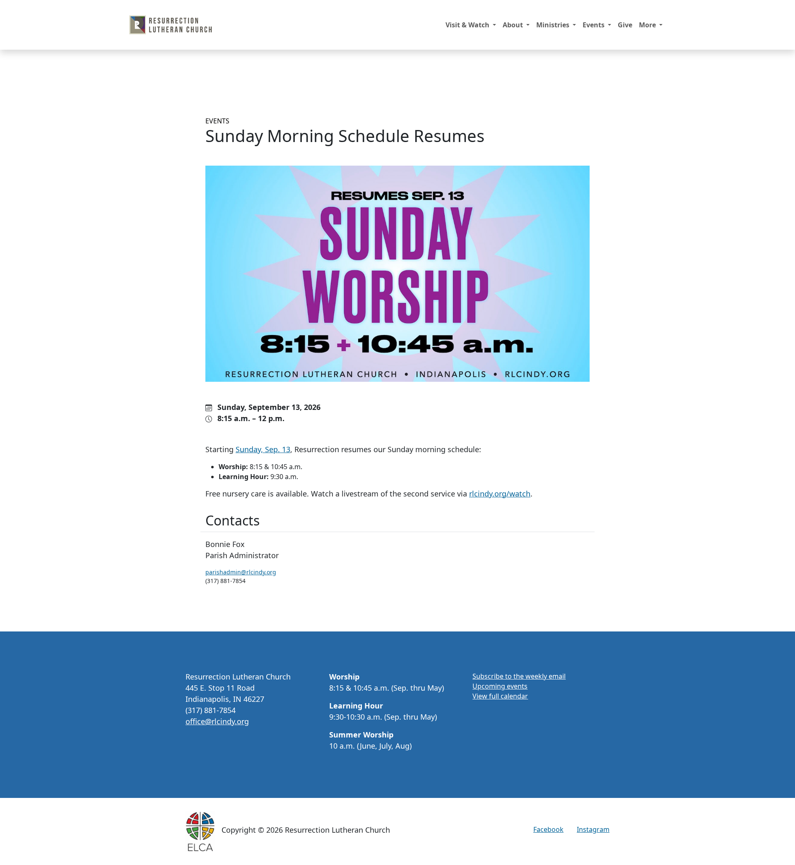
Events (217, 120)
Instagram (593, 829)
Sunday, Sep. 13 (263, 449)
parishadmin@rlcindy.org (240, 572)
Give (625, 24)
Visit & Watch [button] (468, 24)
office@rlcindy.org (217, 721)
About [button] (514, 24)
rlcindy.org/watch (499, 494)
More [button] (648, 24)
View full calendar (500, 696)
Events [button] (594, 24)
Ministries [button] (553, 24)
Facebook (548, 829)
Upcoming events (500, 686)
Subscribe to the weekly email (519, 676)
